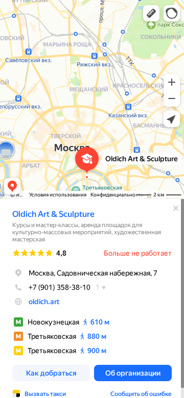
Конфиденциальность (116, 194)
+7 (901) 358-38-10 (59, 287)
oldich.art (44, 301)
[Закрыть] (176, 208)
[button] (151, 13)
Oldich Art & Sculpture (53, 214)
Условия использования (57, 194)
